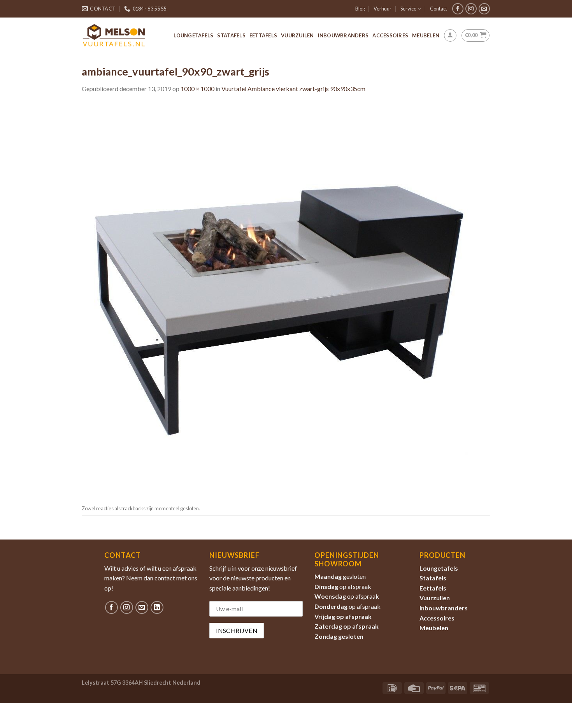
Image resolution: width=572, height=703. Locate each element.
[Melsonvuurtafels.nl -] (114, 35)
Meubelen (425, 35)
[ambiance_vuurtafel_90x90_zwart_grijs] (276, 297)
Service (408, 8)
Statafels (231, 35)
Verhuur (382, 8)
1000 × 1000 (197, 88)
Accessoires (390, 35)
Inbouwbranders (343, 35)
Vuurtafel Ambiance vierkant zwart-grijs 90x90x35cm (293, 88)
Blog (360, 8)
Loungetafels (193, 35)
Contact (438, 8)
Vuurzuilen (297, 35)
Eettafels (263, 35)
